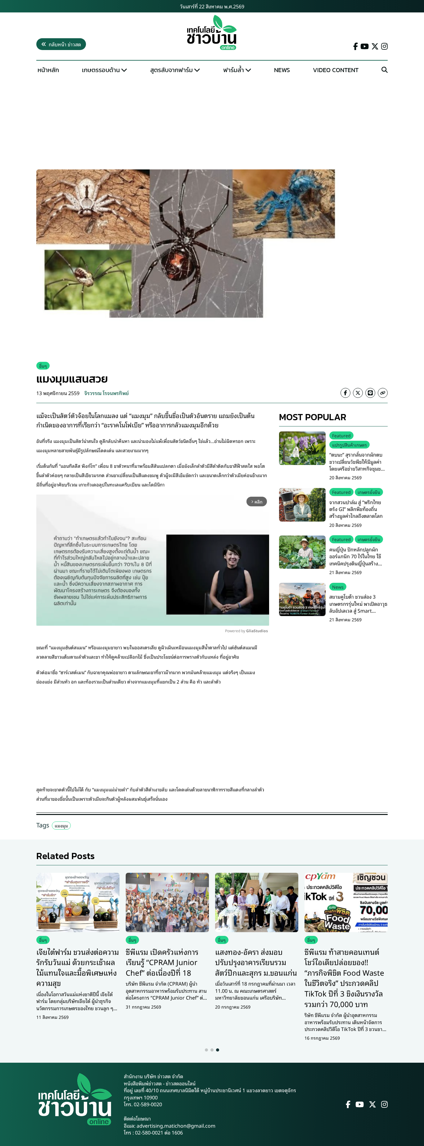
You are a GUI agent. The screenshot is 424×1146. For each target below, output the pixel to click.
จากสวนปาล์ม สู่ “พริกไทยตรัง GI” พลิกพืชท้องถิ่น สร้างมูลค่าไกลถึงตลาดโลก (356, 509)
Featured (341, 435)
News (282, 70)
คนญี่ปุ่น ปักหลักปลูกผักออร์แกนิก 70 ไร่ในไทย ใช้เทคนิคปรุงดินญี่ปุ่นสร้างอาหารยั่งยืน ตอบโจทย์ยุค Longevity (355, 563)
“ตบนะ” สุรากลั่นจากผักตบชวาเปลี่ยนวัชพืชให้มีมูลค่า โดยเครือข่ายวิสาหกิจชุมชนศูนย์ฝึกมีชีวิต (356, 465)
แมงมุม (61, 825)
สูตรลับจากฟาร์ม (171, 70)
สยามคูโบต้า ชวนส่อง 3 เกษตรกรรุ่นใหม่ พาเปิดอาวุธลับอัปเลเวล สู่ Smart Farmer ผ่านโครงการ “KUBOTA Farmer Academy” (358, 614)
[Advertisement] (212, 123)
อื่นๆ (43, 365)
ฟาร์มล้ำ (233, 70)
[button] (206, 1050)
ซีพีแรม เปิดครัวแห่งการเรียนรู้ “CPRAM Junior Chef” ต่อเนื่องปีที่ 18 (162, 962)
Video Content (336, 70)
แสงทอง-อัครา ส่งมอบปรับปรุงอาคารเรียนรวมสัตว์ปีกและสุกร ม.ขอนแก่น (256, 962)
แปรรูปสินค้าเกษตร (349, 444)
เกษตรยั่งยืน (369, 491)
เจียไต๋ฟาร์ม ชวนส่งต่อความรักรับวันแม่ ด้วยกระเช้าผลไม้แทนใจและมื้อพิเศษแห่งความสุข (77, 967)
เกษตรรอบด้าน (101, 70)
